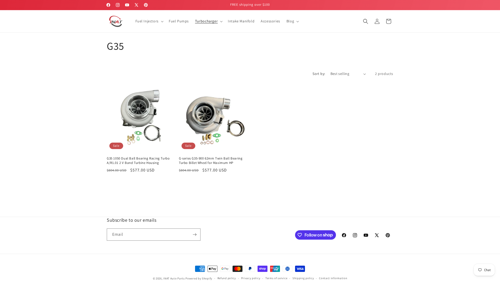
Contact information (333, 278)
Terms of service (276, 278)
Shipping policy (303, 278)
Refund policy (226, 278)
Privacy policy (250, 278)
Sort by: (318, 73)
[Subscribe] (194, 234)
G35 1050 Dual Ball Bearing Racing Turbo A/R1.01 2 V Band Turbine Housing (138, 160)
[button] (149, 21)
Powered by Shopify (198, 278)
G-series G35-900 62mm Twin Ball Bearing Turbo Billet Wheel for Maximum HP (210, 160)
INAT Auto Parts (174, 278)
